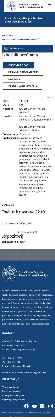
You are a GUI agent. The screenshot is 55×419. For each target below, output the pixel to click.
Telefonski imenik (11, 387)
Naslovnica (6, 36)
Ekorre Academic (25, 417)
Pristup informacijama (13, 395)
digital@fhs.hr (41, 372)
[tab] (18, 65)
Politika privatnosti (11, 391)
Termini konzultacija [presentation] (22, 86)
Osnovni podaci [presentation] (18, 65)
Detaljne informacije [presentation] (23, 72)
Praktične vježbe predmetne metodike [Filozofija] (20, 39)
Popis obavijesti (28, 231)
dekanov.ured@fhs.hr (21, 366)
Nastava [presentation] (14, 79)
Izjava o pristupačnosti (13, 399)
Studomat (24, 134)
